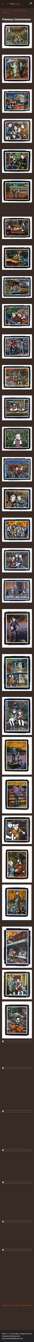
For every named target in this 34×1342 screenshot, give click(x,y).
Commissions (15, 10)
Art (9, 10)
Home (5, 10)
